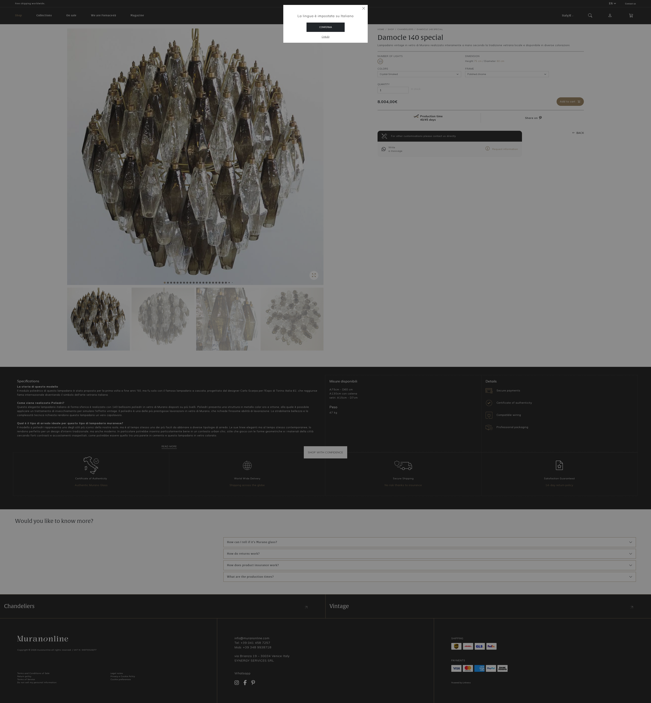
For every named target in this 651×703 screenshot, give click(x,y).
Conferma (325, 27)
